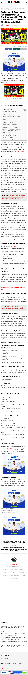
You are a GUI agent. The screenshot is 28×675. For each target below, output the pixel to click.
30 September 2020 (16, 25)
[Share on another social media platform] (23, 49)
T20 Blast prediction (17, 246)
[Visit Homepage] (14, 2)
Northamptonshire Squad (8, 139)
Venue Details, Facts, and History (10, 134)
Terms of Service (4, 665)
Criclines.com (6, 658)
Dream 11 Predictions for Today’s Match (12, 129)
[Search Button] (26, 2)
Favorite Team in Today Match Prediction (11, 116)
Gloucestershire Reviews (8, 113)
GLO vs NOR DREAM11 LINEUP (10, 130)
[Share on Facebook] (8, 49)
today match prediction (9, 508)
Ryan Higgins (9, 448)
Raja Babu (7, 25)
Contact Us (14, 663)
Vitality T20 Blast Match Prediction (9, 510)
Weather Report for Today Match (10, 124)
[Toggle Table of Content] (24, 109)
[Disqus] (14, 604)
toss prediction (12, 301)
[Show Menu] (1, 2)
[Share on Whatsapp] (16, 49)
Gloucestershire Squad (8, 137)
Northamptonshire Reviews (8, 114)
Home (2, 8)
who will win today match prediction (9, 512)
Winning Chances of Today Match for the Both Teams (13, 118)
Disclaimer (20, 663)
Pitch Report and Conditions (9, 122)
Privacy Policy (8, 663)
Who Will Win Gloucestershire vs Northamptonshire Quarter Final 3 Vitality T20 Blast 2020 (14, 126)
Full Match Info (6, 132)
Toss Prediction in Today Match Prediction (12, 121)
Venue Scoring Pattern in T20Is (10, 135)
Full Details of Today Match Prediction (11, 111)
